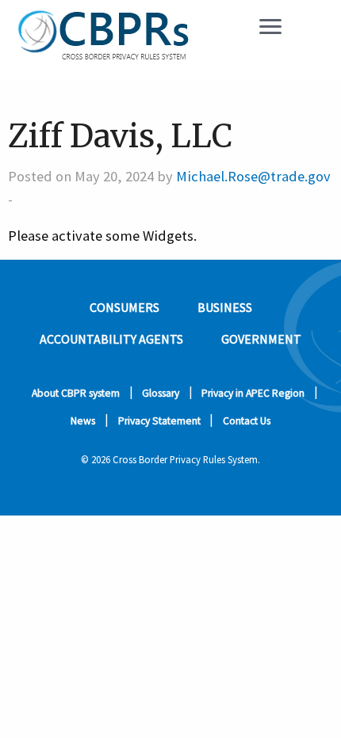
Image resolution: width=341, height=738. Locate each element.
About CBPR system (76, 393)
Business (224, 307)
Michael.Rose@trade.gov (253, 176)
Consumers (124, 307)
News (83, 421)
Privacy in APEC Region (253, 393)
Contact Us (246, 421)
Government (261, 339)
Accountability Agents (111, 339)
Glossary (160, 393)
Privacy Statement (159, 421)
